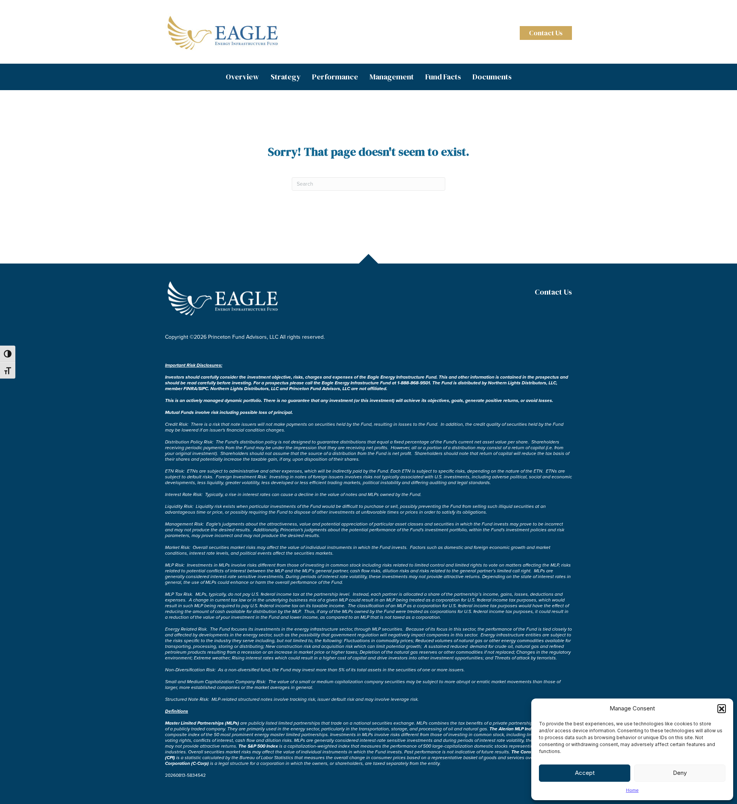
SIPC (203, 388)
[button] (721, 708)
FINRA (190, 388)
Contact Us (553, 292)
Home (632, 790)
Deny (680, 772)
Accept (585, 772)
